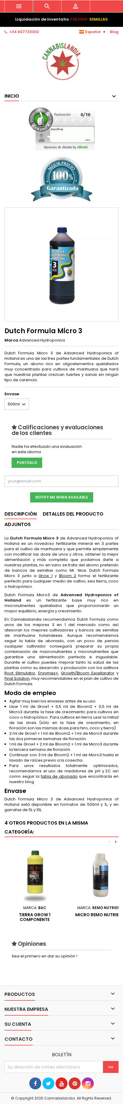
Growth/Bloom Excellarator (87, 673)
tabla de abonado (59, 776)
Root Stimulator (19, 673)
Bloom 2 (67, 576)
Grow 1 (45, 576)
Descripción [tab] (20, 514)
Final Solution (17, 678)
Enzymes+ (48, 673)
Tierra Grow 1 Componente (34, 917)
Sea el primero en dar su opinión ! (44, 956)
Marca (11, 340)
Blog (114, 31)
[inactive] (61, 129)
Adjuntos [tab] (17, 524)
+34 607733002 (24, 31)
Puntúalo (27, 462)
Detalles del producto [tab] (73, 514)
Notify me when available (61, 497)
